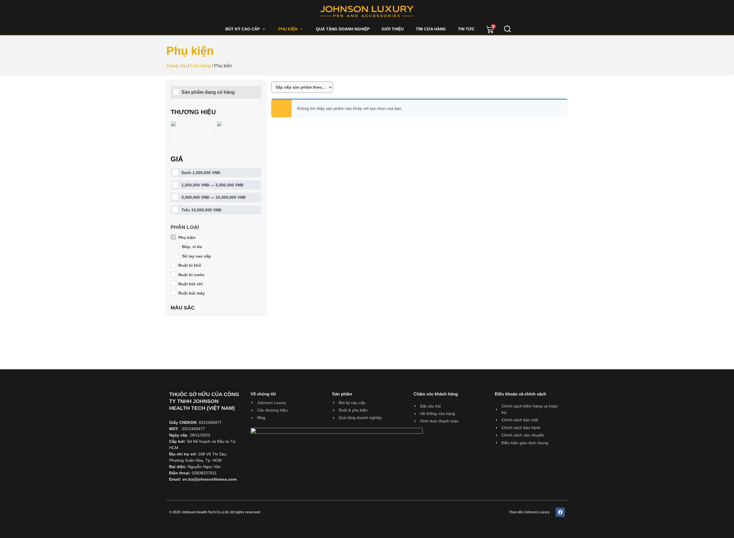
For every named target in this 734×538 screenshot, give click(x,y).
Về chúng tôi (263, 393)
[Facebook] (560, 512)
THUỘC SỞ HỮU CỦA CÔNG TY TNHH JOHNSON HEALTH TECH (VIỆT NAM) (204, 401)
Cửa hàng (200, 65)
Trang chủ (176, 65)
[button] (246, 29)
